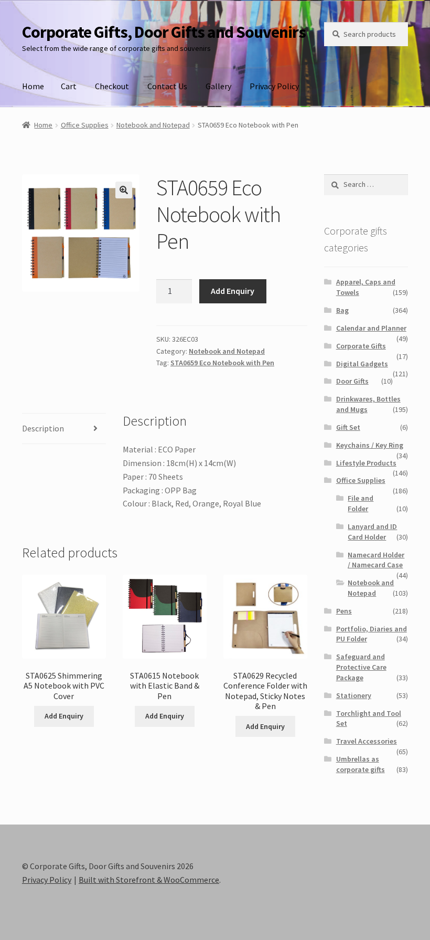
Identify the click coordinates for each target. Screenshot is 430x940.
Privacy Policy (274, 86)
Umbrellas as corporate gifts (360, 764)
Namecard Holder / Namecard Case (376, 560)
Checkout (112, 86)
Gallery (218, 86)
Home (33, 86)
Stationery (353, 695)
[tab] (64, 429)
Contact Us (167, 86)
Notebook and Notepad (153, 125)
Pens (344, 611)
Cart (69, 86)
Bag (342, 310)
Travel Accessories (366, 741)
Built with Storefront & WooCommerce (149, 879)
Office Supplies (85, 125)
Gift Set (348, 427)
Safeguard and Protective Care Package (361, 667)
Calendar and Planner (371, 328)
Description (43, 428)
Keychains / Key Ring (369, 445)
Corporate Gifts (361, 346)
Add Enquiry (232, 291)
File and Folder (360, 503)
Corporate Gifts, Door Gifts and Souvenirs (164, 32)
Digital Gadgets (362, 363)
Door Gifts (352, 381)
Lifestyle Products (366, 463)
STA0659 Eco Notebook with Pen (222, 362)
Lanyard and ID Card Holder (372, 532)
